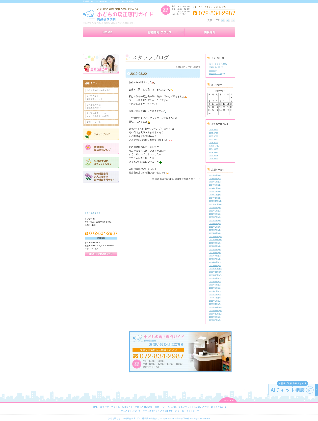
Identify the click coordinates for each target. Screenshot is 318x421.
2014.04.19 (213, 155)
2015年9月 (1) (215, 175)
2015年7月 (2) (215, 179)
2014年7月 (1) (215, 185)
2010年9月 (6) (215, 317)
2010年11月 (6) (215, 311)
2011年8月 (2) (215, 282)
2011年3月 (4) (215, 298)
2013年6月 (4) (215, 217)
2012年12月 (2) (215, 237)
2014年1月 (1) (215, 198)
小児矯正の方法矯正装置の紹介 (94, 106)
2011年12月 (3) (215, 269)
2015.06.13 (213, 139)
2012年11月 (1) (215, 240)
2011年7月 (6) (215, 285)
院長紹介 (126, 407)
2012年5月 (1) (215, 253)
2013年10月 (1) (215, 204)
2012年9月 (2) (215, 243)
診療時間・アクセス (110, 407)
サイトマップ (192, 411)
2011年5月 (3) (215, 291)
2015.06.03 (213, 143)
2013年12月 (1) (215, 201)
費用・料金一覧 (94, 122)
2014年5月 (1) (215, 188)
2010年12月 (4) (215, 307)
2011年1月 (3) (215, 304)
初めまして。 (214, 146)
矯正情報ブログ (215, 74)
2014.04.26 (213, 152)
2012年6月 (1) (215, 249)
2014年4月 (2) (215, 191)
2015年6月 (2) (215, 182)
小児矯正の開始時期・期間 (98, 90)
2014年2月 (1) (215, 195)
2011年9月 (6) (215, 278)
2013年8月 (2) (215, 211)
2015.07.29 (213, 133)
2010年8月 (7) (215, 320)
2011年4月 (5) (215, 294)
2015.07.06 (213, 136)
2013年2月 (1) (215, 230)
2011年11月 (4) (215, 272)
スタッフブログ (215, 64)
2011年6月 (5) (215, 288)
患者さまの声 (214, 67)
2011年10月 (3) (215, 275)
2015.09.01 (213, 130)
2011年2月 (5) (215, 301)
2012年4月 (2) (215, 256)
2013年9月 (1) (215, 208)
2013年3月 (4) (215, 227)
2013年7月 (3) (215, 214)
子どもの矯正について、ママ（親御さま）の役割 (97, 114)
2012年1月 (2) (215, 266)
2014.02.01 (213, 159)
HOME (95, 407)
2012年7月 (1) (215, 246)
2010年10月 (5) (215, 314)
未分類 (212, 70)
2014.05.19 (213, 149)
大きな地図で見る (93, 213)
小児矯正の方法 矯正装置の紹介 (210, 407)
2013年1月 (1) (215, 233)
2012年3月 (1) (215, 259)
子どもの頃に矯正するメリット (95, 97)
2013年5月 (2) (215, 220)
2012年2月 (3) (215, 262)
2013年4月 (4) (215, 224)
